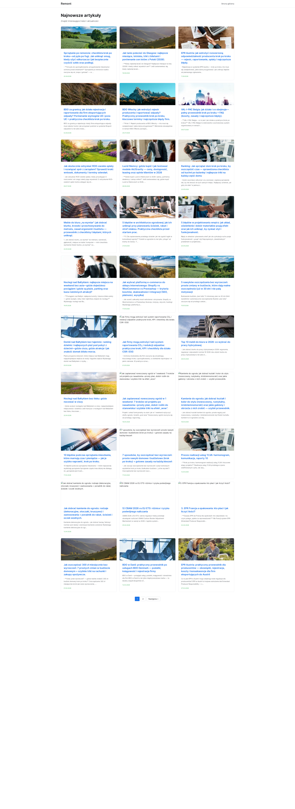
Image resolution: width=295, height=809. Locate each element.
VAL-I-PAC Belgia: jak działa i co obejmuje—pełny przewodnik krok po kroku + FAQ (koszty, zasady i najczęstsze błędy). (205, 112)
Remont (66, 3)
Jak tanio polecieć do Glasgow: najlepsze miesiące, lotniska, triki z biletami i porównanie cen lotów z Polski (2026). (145, 56)
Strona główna (227, 4)
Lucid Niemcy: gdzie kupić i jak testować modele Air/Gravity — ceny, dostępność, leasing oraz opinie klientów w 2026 (145, 169)
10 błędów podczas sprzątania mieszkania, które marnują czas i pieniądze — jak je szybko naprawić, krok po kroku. (87, 458)
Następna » (153, 599)
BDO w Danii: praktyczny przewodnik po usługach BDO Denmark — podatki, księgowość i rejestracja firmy (144, 568)
